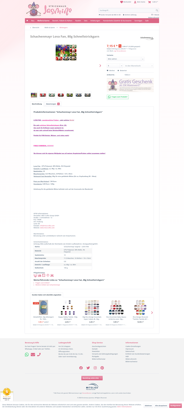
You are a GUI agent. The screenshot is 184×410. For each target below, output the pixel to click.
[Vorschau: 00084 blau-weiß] (78, 95)
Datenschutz (130, 351)
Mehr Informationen (124, 407)
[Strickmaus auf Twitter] (88, 369)
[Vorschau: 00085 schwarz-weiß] (87, 95)
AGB (127, 356)
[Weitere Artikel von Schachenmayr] (147, 38)
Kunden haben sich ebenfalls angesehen (46, 295)
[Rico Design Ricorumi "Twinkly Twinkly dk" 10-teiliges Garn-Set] (140, 307)
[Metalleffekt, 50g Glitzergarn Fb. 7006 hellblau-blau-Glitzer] (43, 307)
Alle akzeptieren (161, 406)
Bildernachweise (131, 362)
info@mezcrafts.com (47, 226)
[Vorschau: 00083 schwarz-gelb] (69, 95)
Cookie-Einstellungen (133, 346)
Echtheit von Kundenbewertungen (138, 354)
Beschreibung (37, 104)
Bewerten (123, 70)
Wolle (72, 120)
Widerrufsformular (98, 359)
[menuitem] (125, 2)
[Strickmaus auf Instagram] (95, 369)
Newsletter (96, 351)
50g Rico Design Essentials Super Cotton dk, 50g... (92, 318)
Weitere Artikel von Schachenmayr (47, 285)
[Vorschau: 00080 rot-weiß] (43, 95)
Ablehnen (148, 406)
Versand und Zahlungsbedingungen (105, 354)
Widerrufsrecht (131, 359)
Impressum (130, 349)
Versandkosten (86, 393)
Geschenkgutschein (99, 346)
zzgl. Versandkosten (120, 51)
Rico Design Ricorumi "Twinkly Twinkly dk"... (140, 318)
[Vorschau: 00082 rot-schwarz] (61, 95)
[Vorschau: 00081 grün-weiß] (52, 95)
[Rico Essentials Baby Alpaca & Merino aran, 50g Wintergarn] (116, 307)
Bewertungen (52, 104)
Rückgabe (95, 356)
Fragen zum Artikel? (42, 283)
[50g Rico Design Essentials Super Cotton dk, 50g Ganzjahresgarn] (92, 307)
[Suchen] (157, 10)
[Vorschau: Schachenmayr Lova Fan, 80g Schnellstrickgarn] (34, 95)
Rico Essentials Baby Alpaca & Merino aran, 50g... (116, 318)
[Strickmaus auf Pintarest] (102, 369)
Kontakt (95, 349)
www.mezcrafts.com (47, 228)
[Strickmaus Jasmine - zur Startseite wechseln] (49, 9)
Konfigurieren (175, 406)
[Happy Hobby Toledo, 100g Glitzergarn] (67, 307)
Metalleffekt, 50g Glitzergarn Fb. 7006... (43, 318)
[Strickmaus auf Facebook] (81, 369)
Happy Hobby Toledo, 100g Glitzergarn (67, 318)
